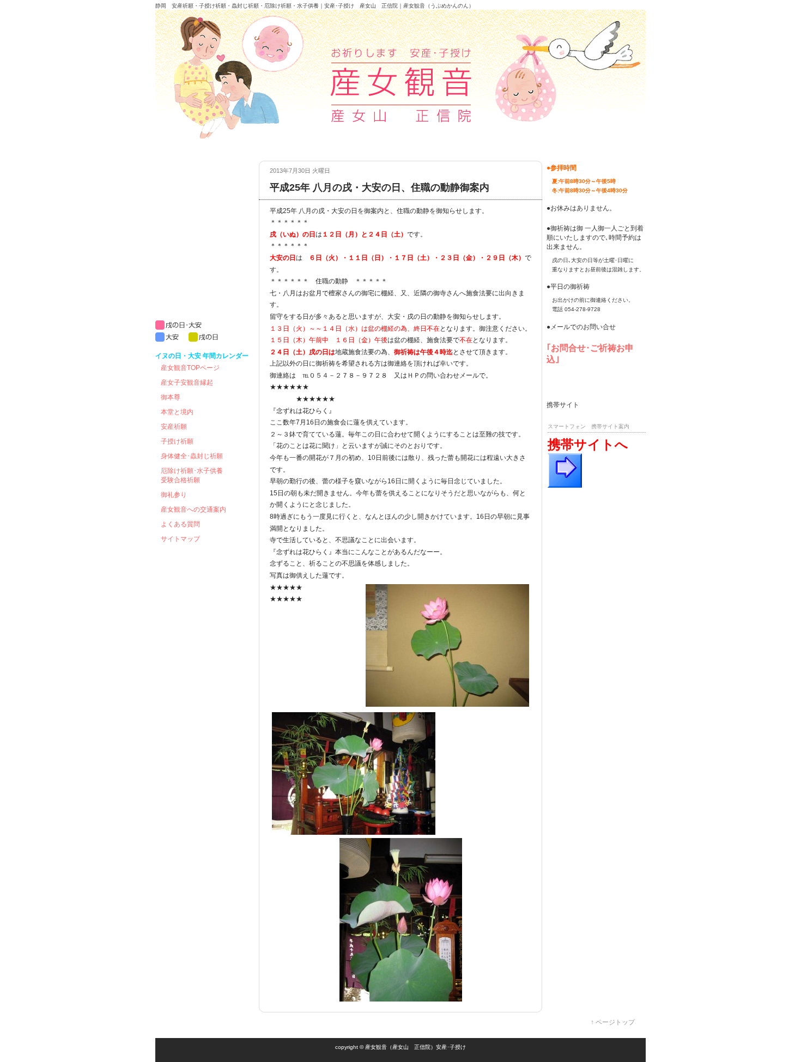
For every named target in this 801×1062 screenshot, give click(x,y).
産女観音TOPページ (190, 368)
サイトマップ (180, 539)
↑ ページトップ (613, 1022)
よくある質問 (180, 524)
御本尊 (170, 397)
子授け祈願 (177, 441)
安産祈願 (174, 426)
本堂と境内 (177, 412)
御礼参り (174, 495)
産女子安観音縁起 (187, 382)
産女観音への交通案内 (193, 509)
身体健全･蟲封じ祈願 (192, 456)
